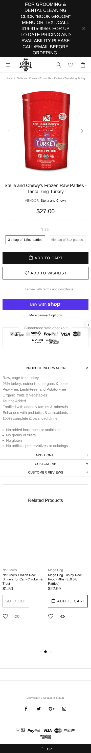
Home (9, 78)
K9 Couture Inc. (26, 65)
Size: (45, 229)
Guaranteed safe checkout (45, 327)
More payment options (45, 315)
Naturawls (10, 570)
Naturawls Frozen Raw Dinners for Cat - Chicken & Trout (23, 579)
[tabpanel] (23, 572)
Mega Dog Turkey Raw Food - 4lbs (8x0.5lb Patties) (64, 579)
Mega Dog (55, 570)
